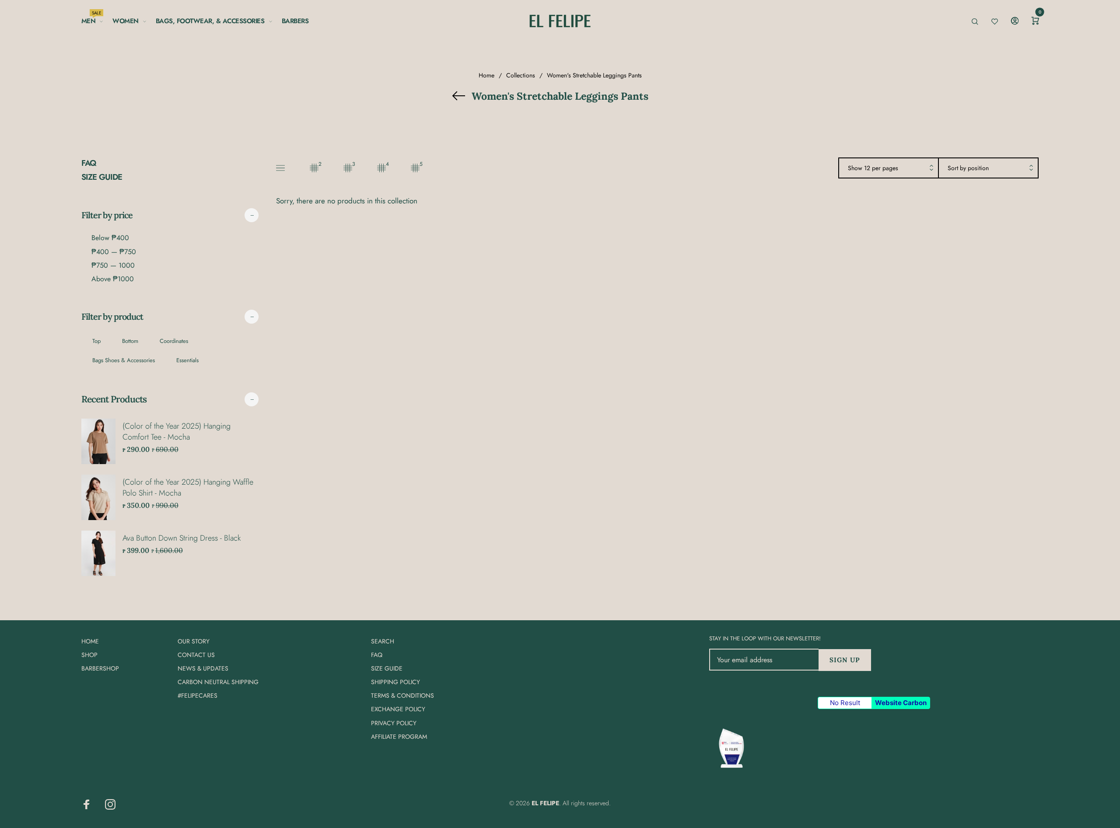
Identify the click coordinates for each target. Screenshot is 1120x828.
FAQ (88, 163)
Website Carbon (901, 703)
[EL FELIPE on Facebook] (86, 804)
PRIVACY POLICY (393, 723)
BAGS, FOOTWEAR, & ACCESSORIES (210, 21)
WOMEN (125, 21)
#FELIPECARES (197, 695)
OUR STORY (194, 641)
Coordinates (174, 341)
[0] (1035, 21)
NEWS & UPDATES (203, 668)
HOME (90, 641)
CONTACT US (196, 654)
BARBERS (295, 21)
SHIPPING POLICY (395, 682)
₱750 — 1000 (113, 265)
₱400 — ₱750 (113, 252)
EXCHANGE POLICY (398, 709)
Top (96, 341)
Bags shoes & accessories (123, 360)
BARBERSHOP (100, 668)
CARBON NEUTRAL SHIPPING (218, 682)
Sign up (845, 660)
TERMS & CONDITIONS (402, 695)
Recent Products (114, 399)
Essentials (187, 360)
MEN (91, 20)
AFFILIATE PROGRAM (399, 736)
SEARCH (382, 641)
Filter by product (112, 316)
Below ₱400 (110, 238)
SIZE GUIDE (101, 177)
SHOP (89, 654)
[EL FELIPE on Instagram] (110, 804)
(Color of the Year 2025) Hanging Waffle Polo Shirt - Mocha (187, 487)
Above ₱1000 (112, 279)
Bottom (130, 341)
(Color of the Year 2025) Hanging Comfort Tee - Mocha (176, 431)
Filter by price (107, 215)
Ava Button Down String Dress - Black (181, 538)
